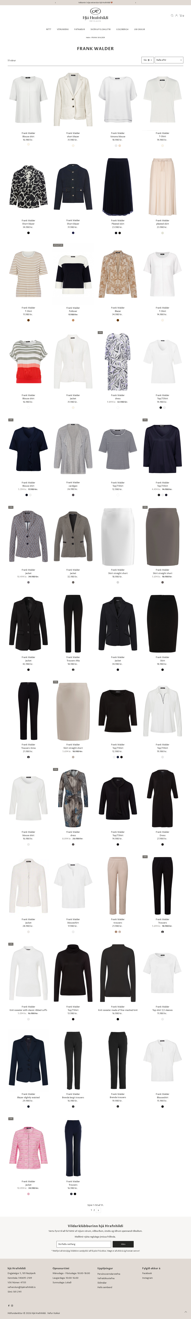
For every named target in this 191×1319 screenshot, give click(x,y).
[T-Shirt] (162, 100)
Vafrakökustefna (105, 1278)
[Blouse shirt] (28, 100)
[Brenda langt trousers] (73, 1060)
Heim (88, 37)
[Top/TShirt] (162, 361)
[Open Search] (172, 15)
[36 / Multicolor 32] (28, 1194)
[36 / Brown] (28, 320)
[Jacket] (73, 361)
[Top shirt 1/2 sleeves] (162, 973)
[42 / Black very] (162, 844)
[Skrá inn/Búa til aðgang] (176, 15)
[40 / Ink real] (26, 495)
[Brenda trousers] (118, 1060)
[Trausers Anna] (28, 711)
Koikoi (57, 1313)
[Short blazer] (28, 187)
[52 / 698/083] (28, 582)
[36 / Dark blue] (71, 1194)
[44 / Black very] (162, 932)
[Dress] (162, 798)
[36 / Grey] (73, 495)
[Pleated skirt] (118, 187)
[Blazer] (118, 274)
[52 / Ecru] (73, 932)
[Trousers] (162, 886)
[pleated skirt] (162, 187)
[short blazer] (73, 100)
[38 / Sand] (119, 932)
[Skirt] (162, 624)
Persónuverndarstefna (108, 1274)
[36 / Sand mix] (73, 757)
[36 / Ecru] (73, 145)
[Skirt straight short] (118, 536)
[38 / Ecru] (28, 144)
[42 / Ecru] (28, 844)
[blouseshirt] (73, 886)
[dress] (118, 361)
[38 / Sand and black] (73, 582)
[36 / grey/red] (28, 407)
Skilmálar (102, 1282)
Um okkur (139, 29)
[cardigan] (73, 449)
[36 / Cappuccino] (116, 932)
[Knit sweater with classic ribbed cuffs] (28, 973)
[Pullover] (73, 274)
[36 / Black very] (119, 233)
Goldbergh (122, 29)
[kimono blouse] (118, 100)
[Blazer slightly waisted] (28, 1060)
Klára (123, 1244)
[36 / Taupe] (162, 582)
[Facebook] (9, 1306)
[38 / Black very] (121, 757)
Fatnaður (79, 29)
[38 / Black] (28, 233)
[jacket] (28, 1148)
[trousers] (118, 886)
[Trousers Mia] (73, 624)
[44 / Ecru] (30, 495)
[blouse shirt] (28, 798)
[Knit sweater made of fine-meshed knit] (118, 973)
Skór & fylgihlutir (101, 29)
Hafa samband (104, 1287)
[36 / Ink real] (116, 233)
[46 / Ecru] (28, 932)
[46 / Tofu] (28, 1019)
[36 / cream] (119, 145)
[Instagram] (12, 1306)
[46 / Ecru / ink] (118, 495)
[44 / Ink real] (73, 233)
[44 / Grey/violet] (118, 407)
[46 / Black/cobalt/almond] (73, 844)
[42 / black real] (162, 757)
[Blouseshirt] (162, 1060)
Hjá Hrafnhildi (39, 1313)
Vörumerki (63, 29)
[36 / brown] (73, 320)
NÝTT (48, 29)
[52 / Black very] (28, 1106)
